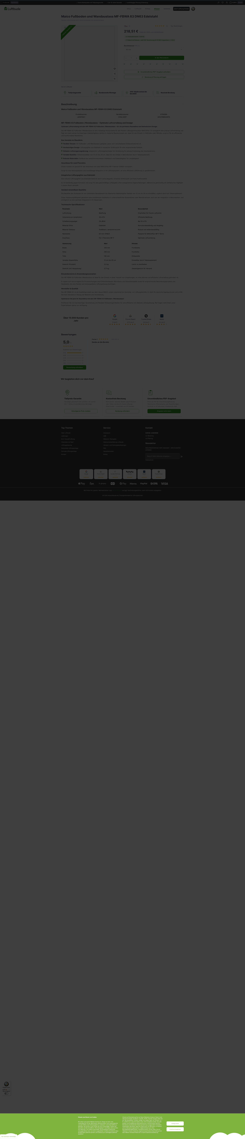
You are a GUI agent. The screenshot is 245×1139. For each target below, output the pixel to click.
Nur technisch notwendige (8, 1136)
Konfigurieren (175, 1123)
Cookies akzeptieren (175, 1129)
